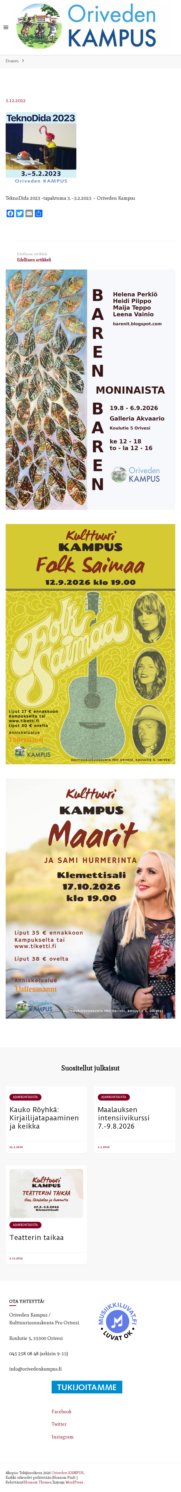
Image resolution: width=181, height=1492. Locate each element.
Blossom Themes (38, 1482)
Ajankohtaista (25, 1097)
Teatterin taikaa (36, 1237)
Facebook (61, 1412)
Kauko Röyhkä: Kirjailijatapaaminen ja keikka (44, 1117)
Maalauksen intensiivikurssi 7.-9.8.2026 (124, 1117)
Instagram (63, 1437)
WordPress (74, 1482)
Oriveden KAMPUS (68, 1472)
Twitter (59, 1424)
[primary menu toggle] (6, 27)
